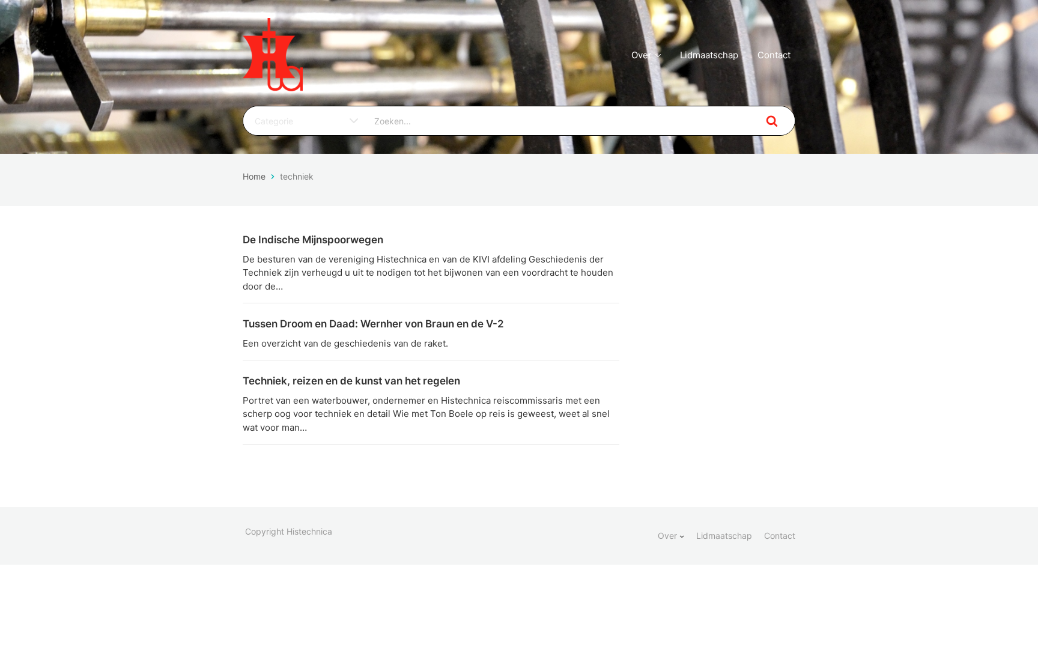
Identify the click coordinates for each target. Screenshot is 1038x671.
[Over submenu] (681, 535)
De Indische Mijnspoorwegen (313, 240)
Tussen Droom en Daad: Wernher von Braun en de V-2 (373, 324)
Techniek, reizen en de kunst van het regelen (351, 381)
